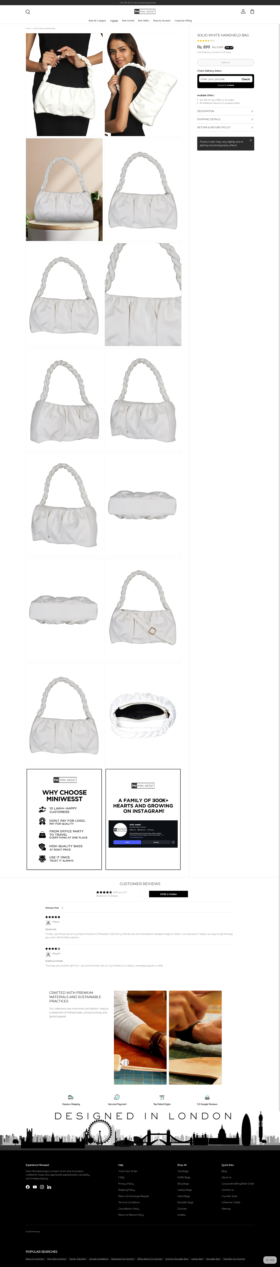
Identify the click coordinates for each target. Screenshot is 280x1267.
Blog (224, 1171)
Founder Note (229, 1196)
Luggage (114, 20)
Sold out (226, 62)
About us (226, 1177)
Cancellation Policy (128, 1208)
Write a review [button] (168, 894)
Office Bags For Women (149, 1258)
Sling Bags (183, 1183)
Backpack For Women (122, 1258)
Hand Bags (183, 1196)
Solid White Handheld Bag (44, 28)
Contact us (228, 1189)
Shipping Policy (126, 1189)
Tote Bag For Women (234, 1258)
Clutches (182, 1208)
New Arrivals (128, 20)
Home (28, 28)
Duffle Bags (183, 1177)
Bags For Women (35, 1258)
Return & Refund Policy (131, 1214)
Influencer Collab (231, 1202)
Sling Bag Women (56, 1258)
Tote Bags (182, 1171)
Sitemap (226, 1208)
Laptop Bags (184, 1189)
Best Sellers (143, 20)
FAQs (121, 1177)
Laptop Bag (197, 1258)
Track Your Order (127, 1171)
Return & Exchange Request (133, 1196)
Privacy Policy (126, 1183)
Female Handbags (98, 1258)
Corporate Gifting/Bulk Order (238, 1183)
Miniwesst (36, 1231)
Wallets (181, 1214)
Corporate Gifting (183, 20)
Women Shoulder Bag (176, 1258)
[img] (52, 917)
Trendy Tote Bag (77, 1258)
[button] (203, 40)
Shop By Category (97, 20)
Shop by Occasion (162, 20)
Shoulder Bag (213, 1258)
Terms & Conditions (129, 1202)
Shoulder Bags (185, 1202)
